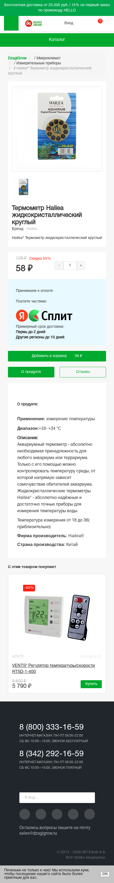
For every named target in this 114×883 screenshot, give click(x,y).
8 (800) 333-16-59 (51, 727)
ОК (105, 874)
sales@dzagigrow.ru (38, 833)
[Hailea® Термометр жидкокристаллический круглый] (23, 187)
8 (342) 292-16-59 (51, 754)
